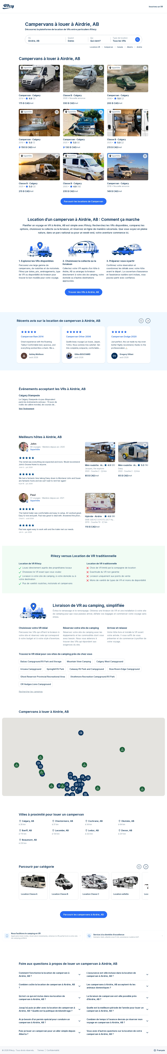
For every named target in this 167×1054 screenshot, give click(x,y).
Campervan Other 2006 (78, 336)
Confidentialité (53, 1050)
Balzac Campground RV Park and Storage (40, 661)
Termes (40, 1050)
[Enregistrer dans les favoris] (57, 68)
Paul (33, 494)
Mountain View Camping (79, 661)
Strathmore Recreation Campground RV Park (92, 676)
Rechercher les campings (31, 691)
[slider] (28, 98)
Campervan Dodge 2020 (124, 336)
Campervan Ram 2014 (32, 336)
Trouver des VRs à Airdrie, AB (83, 292)
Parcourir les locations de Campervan (83, 201)
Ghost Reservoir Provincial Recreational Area (42, 676)
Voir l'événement (26, 409)
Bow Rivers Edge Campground (124, 669)
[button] (45, 39)
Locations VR (95, 47)
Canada (120, 47)
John (33, 443)
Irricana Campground (30, 669)
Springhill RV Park (55, 669)
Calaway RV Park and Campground (87, 669)
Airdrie (139, 47)
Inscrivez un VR (156, 6)
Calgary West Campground (109, 661)
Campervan (108, 47)
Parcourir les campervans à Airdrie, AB (83, 914)
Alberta (130, 47)
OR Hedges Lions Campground (35, 684)
